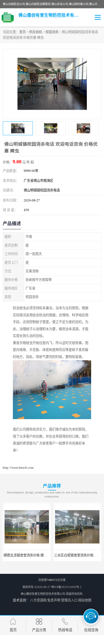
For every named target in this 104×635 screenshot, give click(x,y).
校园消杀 (52, 32)
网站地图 (84, 600)
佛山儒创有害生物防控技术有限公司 (43, 593)
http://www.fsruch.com (18, 467)
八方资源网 (38, 600)
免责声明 (53, 600)
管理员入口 (69, 600)
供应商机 (35, 32)
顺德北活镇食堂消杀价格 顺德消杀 (29, 555)
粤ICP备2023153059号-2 (66, 586)
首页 (22, 32)
